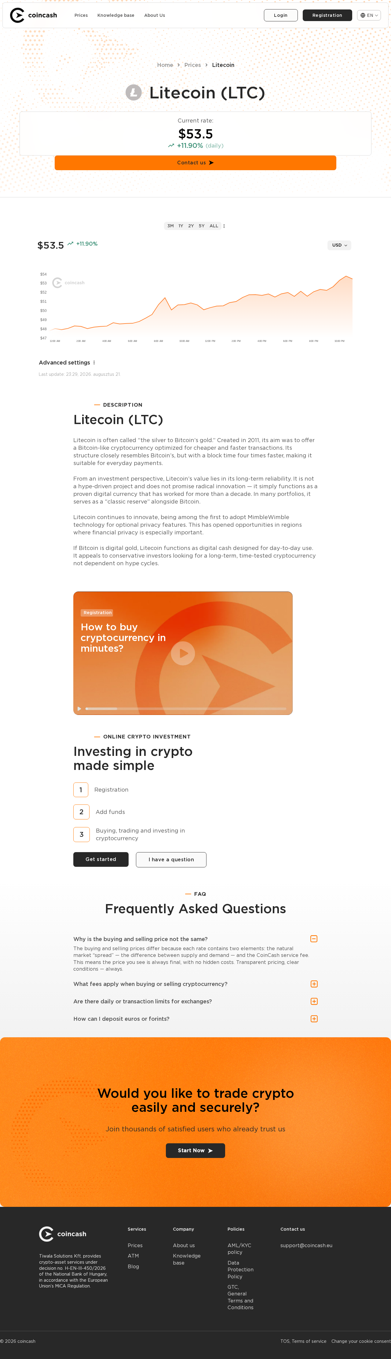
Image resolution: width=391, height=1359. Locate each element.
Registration (327, 15)
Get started (101, 859)
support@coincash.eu (306, 1245)
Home (165, 65)
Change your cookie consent (361, 1341)
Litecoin (223, 65)
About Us (154, 15)
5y (202, 225)
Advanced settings (64, 362)
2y (191, 225)
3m (170, 225)
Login (281, 15)
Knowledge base (115, 15)
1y (181, 225)
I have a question (171, 860)
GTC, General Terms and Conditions (241, 1297)
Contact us (191, 163)
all (214, 225)
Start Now (191, 1150)
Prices (81, 15)
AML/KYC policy (239, 1249)
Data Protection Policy (241, 1270)
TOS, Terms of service (303, 1341)
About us (184, 1245)
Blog (133, 1266)
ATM (133, 1256)
